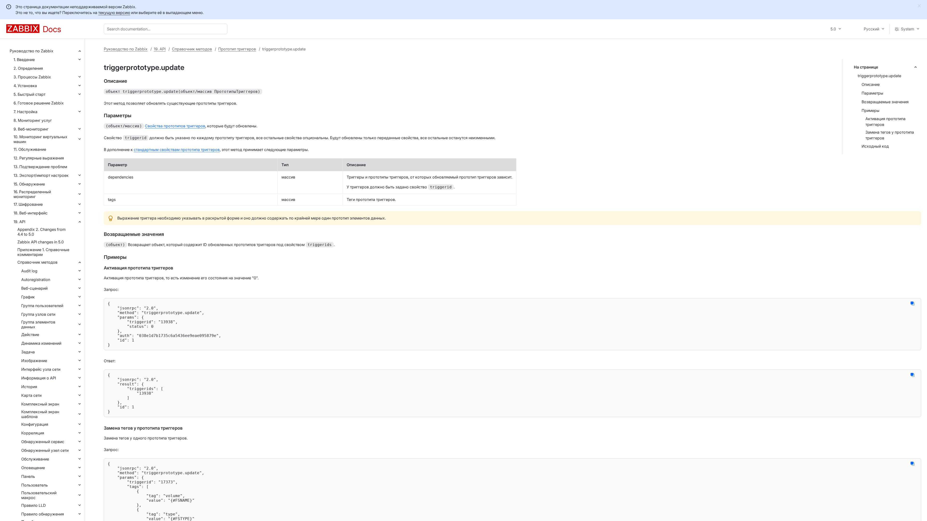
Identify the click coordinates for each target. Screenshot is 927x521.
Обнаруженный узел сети (45, 450)
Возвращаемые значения (885, 101)
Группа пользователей (42, 305)
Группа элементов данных (38, 324)
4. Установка (25, 85)
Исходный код (875, 146)
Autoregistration (35, 279)
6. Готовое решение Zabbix (39, 103)
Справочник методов (37, 262)
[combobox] (166, 29)
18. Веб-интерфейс (31, 213)
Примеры (870, 110)
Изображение (34, 360)
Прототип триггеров (237, 49)
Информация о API (38, 378)
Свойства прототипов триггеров (175, 125)
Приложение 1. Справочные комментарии (43, 252)
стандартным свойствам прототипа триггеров (177, 149)
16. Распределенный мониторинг (32, 194)
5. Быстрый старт (29, 94)
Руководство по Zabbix (31, 50)
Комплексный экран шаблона (40, 414)
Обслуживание (35, 459)
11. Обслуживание (30, 149)
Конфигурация (34, 424)
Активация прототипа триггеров (885, 121)
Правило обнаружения (42, 514)
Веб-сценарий (34, 288)
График (28, 297)
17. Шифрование (28, 204)
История (29, 386)
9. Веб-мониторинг (31, 129)
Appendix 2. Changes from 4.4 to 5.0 (41, 232)
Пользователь (34, 485)
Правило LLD (33, 505)
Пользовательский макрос (38, 495)
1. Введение (24, 59)
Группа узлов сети (38, 314)
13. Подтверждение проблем (40, 166)
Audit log (29, 270)
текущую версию (114, 12)
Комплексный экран (40, 404)
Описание (871, 84)
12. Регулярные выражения (39, 158)
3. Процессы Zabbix (32, 77)
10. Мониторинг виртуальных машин (40, 139)
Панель (28, 476)
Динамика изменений (41, 343)
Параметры (872, 93)
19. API (19, 221)
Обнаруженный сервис (42, 441)
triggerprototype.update (879, 75)
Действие (30, 334)
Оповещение (33, 467)
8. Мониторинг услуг (33, 120)
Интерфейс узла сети (40, 369)
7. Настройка (25, 111)
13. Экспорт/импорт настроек (41, 175)
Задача (28, 352)
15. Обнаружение (29, 184)
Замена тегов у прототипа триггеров (889, 135)
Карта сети (31, 395)
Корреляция (32, 433)
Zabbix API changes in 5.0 (40, 242)
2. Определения (28, 68)
